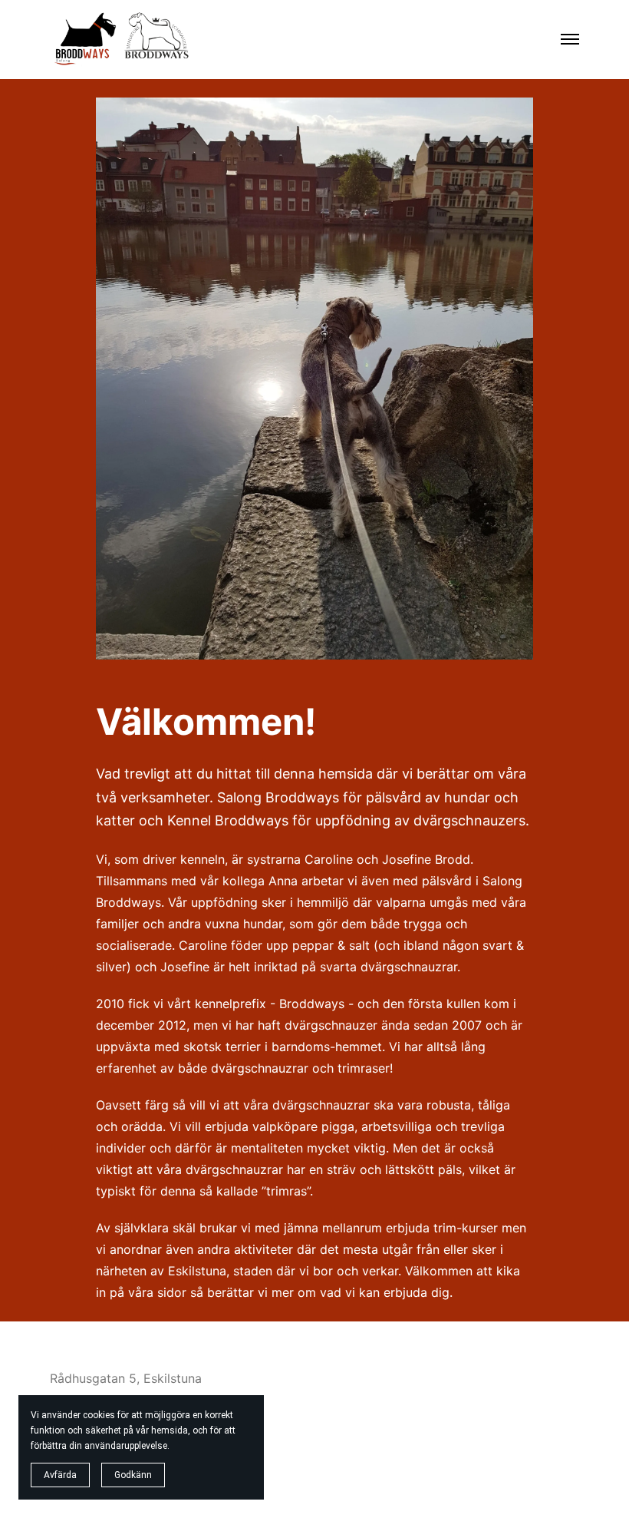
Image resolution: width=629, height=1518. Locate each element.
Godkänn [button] (133, 1475)
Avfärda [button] (60, 1475)
